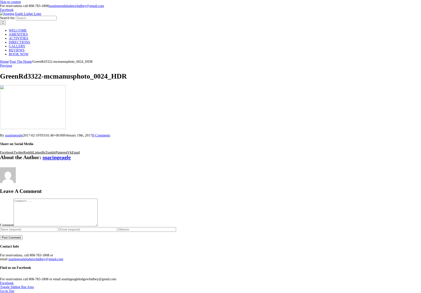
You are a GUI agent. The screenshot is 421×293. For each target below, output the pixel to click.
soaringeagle (13, 135)
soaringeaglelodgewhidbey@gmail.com (76, 6)
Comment (7, 225)
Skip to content (10, 2)
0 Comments (101, 135)
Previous (6, 65)
